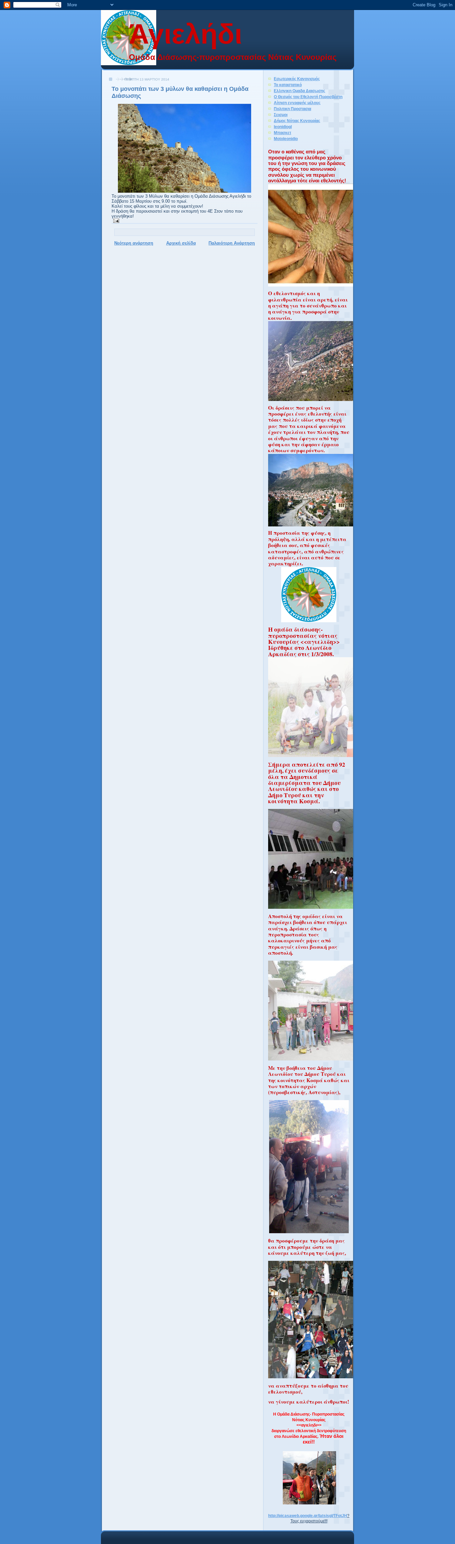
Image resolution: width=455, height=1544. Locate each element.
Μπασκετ (282, 132)
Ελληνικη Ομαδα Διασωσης (299, 91)
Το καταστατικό (288, 85)
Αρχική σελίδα (181, 243)
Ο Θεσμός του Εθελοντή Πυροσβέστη (308, 97)
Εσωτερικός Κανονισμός (297, 79)
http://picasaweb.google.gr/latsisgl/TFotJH (307, 1515)
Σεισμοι (280, 114)
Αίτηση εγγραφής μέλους (297, 102)
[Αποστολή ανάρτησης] (115, 220)
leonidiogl (283, 126)
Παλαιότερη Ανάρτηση (232, 243)
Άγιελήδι (185, 34)
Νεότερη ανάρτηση (133, 243)
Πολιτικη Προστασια (292, 108)
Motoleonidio (286, 138)
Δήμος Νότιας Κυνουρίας (297, 120)
